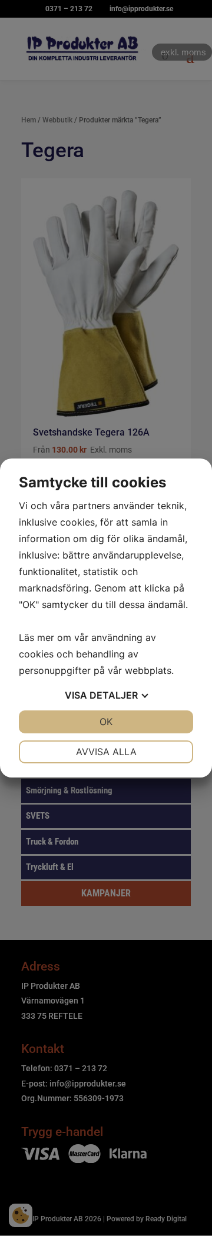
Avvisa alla (106, 751)
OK (106, 721)
